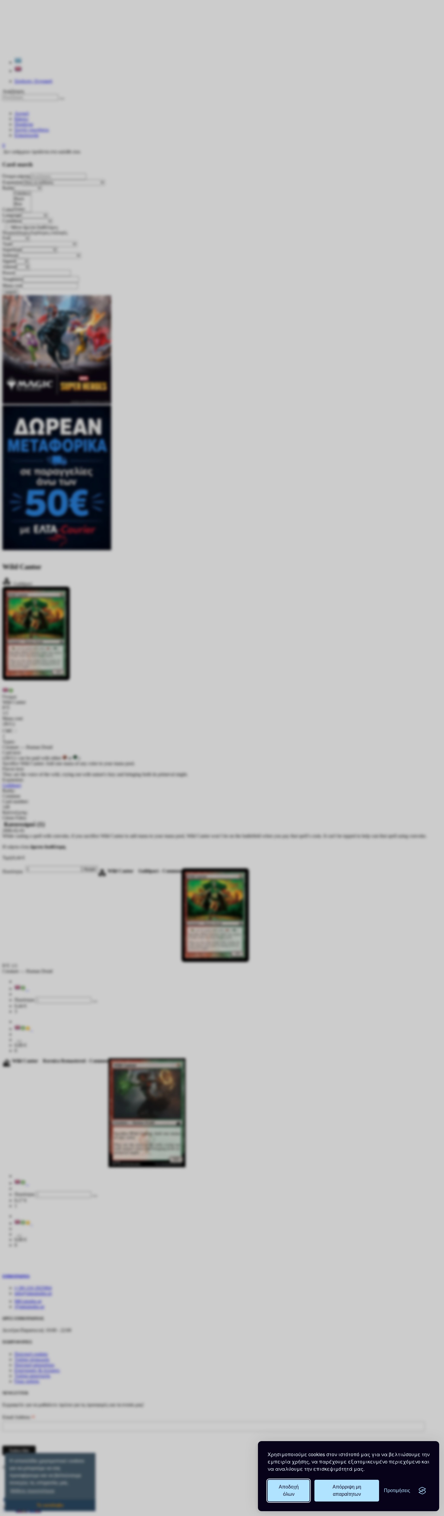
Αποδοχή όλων (289, 1490)
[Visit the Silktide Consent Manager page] (422, 1490)
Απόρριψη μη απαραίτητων (347, 1490)
